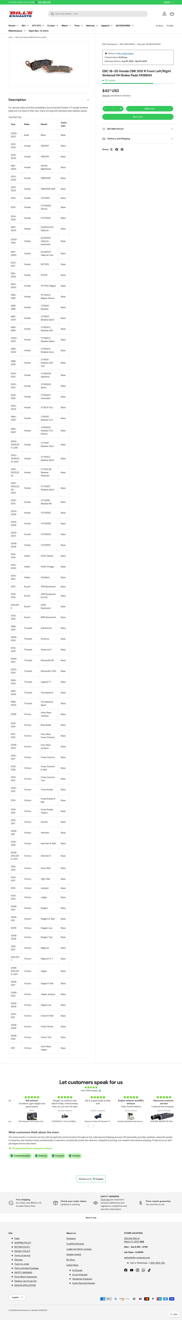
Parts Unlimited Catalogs (26, 1268)
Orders (159, 25)
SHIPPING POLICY (22, 1242)
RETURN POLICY (22, 1247)
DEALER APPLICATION (25, 1285)
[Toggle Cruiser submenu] (57, 25)
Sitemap (18, 1259)
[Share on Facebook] (116, 149)
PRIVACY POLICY (22, 1251)
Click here (106, 1199)
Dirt (24, 25)
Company (71, 1238)
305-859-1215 (158, 1262)
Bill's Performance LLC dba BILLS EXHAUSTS (31, 1310)
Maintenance (15, 30)
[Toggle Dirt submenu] (27, 25)
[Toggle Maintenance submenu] (24, 30)
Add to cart (149, 108)
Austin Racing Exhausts (83, 1283)
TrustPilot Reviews (75, 1243)
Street (12, 25)
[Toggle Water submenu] (70, 25)
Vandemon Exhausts (82, 1278)
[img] (91, 1087)
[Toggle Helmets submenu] (97, 25)
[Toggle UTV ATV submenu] (43, 25)
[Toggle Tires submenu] (81, 25)
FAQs (16, 1238)
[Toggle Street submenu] (17, 25)
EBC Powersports (109, 44)
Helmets (90, 25)
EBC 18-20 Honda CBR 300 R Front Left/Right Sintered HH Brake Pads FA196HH (31, 37)
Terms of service (22, 1255)
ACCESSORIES (123, 25)
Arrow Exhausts (79, 1274)
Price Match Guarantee (25, 1276)
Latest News (72, 1265)
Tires (77, 25)
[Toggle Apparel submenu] (111, 25)
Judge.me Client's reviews (79, 1249)
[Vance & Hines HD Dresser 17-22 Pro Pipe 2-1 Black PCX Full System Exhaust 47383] (91, 1116)
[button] (172, 14)
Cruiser (51, 25)
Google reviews (73, 1254)
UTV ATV (36, 25)
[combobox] (97, 14)
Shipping (106, 95)
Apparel (105, 25)
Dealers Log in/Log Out (25, 1281)
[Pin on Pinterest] (122, 149)
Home (11, 37)
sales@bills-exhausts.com (137, 1257)
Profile (170, 25)
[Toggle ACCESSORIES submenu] (132, 25)
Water (65, 25)
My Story (70, 1259)
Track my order (21, 1264)
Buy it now (138, 117)
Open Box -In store (39, 30)
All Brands (77, 1270)
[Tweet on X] (111, 149)
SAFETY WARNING (23, 1272)
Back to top (91, 1217)
